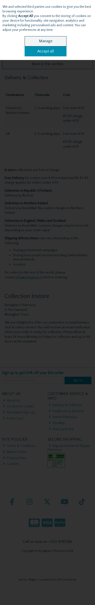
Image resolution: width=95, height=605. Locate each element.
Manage (45, 41)
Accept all (45, 51)
